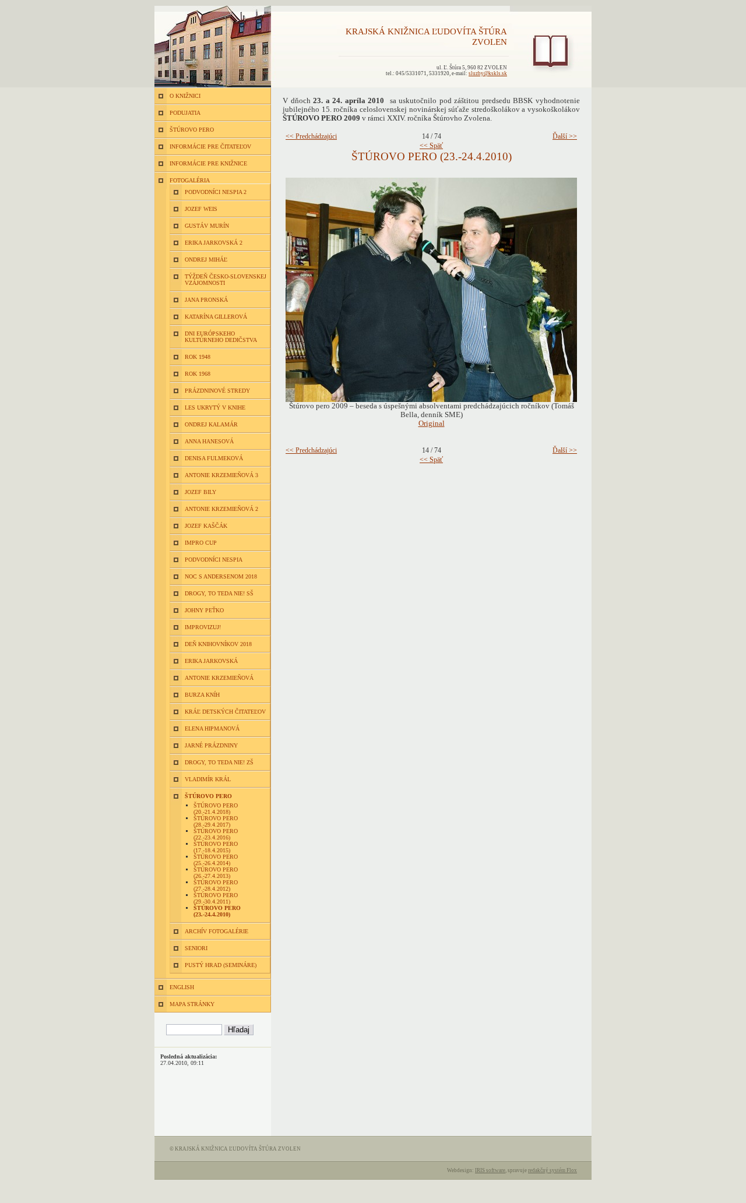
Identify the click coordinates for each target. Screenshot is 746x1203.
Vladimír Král (208, 779)
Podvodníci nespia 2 (216, 192)
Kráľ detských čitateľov (225, 711)
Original (431, 423)
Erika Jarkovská (211, 661)
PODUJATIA (185, 113)
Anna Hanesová (209, 441)
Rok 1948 (197, 357)
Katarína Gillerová (216, 316)
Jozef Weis (201, 209)
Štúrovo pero (208, 796)
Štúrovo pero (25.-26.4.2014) (215, 859)
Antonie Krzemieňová (219, 678)
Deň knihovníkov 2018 (218, 644)
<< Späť (431, 145)
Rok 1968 (197, 374)
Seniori (196, 948)
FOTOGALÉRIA (190, 180)
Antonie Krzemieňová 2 (221, 509)
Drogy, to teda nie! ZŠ (219, 762)
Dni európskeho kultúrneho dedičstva (221, 336)
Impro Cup (201, 542)
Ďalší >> (565, 136)
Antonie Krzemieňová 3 (221, 475)
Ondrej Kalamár (211, 424)
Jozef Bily (200, 492)
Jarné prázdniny (211, 745)
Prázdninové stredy (217, 390)
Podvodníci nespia (213, 559)
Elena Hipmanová (212, 728)
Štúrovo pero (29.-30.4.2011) (215, 898)
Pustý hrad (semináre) (220, 965)
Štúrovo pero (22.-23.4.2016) (215, 834)
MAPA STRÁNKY (192, 1004)
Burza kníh (202, 695)
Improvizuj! (203, 627)
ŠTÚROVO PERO (192, 129)
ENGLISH (182, 987)
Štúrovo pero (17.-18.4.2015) (215, 847)
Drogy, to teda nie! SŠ (219, 593)
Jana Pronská (206, 300)
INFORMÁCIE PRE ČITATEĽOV (210, 146)
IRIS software (490, 1170)
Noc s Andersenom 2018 (221, 576)
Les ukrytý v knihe (215, 407)
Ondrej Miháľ (206, 259)
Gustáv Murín (207, 226)
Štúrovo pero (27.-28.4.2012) (215, 885)
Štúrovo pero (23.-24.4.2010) (217, 911)
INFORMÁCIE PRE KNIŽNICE (208, 163)
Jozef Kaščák (206, 526)
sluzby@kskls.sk (488, 73)
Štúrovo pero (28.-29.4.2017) (215, 821)
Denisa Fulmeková (214, 458)
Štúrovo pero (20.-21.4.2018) (215, 808)
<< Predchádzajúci (311, 136)
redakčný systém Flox (552, 1170)
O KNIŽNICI (185, 96)
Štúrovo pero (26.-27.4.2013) (215, 872)
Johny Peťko (204, 610)
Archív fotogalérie (216, 931)
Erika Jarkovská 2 (213, 242)
